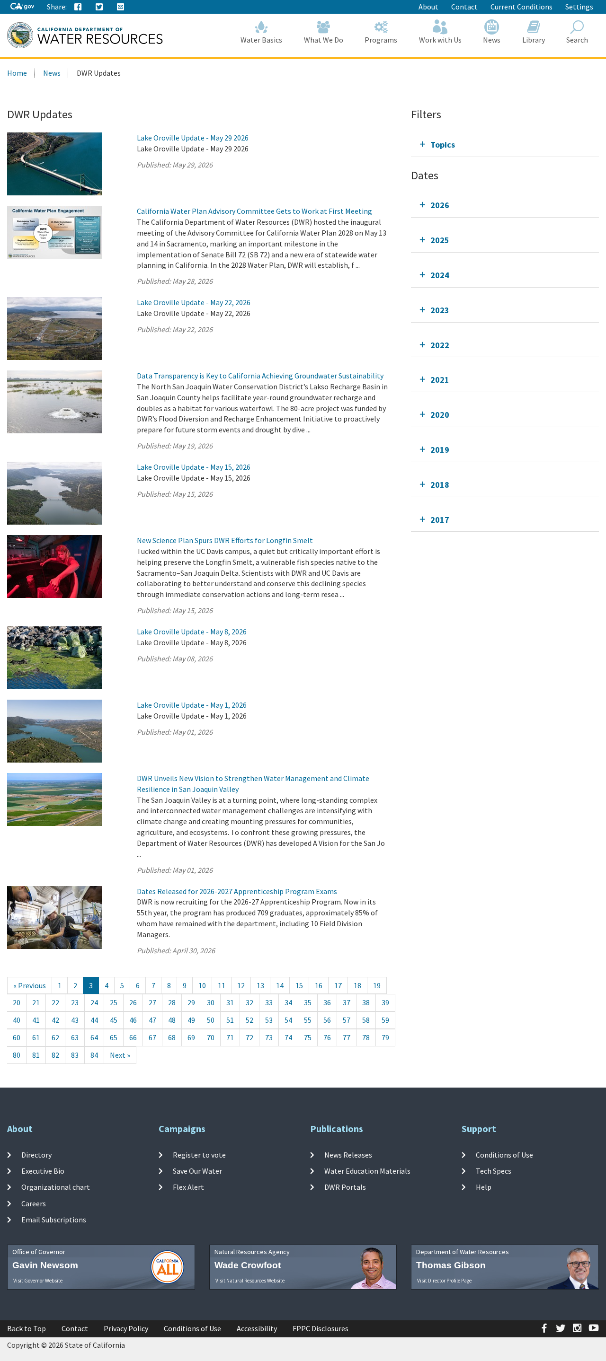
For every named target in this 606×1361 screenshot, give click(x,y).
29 (191, 1002)
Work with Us (440, 39)
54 (288, 1020)
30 (210, 1002)
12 (241, 985)
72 (249, 1037)
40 (16, 1020)
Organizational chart (55, 1187)
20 (16, 1002)
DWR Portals (345, 1187)
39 (385, 1002)
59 (385, 1020)
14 (280, 985)
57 (346, 1020)
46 (133, 1020)
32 (249, 1002)
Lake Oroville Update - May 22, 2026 (193, 302)
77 (346, 1037)
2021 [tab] (439, 379)
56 (327, 1020)
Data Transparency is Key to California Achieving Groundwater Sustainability (260, 375)
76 (327, 1037)
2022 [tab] (439, 345)
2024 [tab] (439, 275)
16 (318, 985)
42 (55, 1020)
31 (230, 1002)
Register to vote (199, 1154)
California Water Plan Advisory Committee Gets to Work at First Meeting (254, 211)
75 (308, 1037)
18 (357, 985)
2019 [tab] (439, 449)
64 (94, 1037)
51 (230, 1020)
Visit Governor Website (37, 1280)
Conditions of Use (504, 1154)
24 (94, 1002)
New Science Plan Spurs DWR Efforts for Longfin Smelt (225, 540)
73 (269, 1037)
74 (288, 1037)
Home (17, 73)
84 (94, 1055)
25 (113, 1002)
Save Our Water (197, 1171)
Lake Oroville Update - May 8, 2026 (192, 631)
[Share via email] (120, 7)
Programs (381, 39)
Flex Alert (188, 1187)
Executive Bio (42, 1171)
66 (133, 1037)
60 (16, 1037)
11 (221, 985)
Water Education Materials (367, 1171)
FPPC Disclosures (320, 1328)
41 (36, 1020)
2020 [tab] (439, 414)
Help (483, 1187)
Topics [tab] (442, 144)
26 (133, 1002)
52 (249, 1020)
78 (366, 1037)
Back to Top (26, 1328)
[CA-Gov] (22, 7)
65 (113, 1037)
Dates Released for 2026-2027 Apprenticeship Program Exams (237, 891)
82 (55, 1055)
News (491, 39)
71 (230, 1037)
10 (202, 985)
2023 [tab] (439, 310)
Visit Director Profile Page (444, 1280)
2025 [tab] (439, 240)
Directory (36, 1154)
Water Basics (261, 39)
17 (338, 985)
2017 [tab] (439, 519)
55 (308, 1020)
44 (94, 1020)
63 (75, 1037)
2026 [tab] (439, 205)
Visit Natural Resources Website (250, 1280)
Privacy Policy (126, 1328)
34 (288, 1002)
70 (210, 1037)
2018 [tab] (439, 484)
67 (152, 1037)
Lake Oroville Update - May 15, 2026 (193, 467)
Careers (33, 1203)
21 (36, 1002)
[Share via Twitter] (99, 7)
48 (172, 1020)
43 (75, 1020)
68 (172, 1037)
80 (16, 1055)
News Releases (348, 1154)
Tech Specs (493, 1171)
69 (191, 1037)
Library (533, 39)
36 (327, 1002)
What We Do (323, 39)
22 (55, 1002)
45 (113, 1020)
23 (75, 1002)
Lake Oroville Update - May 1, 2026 (192, 705)
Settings (579, 6)
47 (152, 1020)
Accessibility (257, 1328)
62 (55, 1037)
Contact (464, 6)
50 (210, 1020)
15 (299, 985)
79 (385, 1037)
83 (75, 1055)
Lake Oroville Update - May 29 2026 (193, 137)
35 (308, 1002)
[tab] (505, 144)
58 (366, 1020)
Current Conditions (521, 6)
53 (269, 1020)
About (428, 6)
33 (269, 1002)
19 (377, 985)
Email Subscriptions (53, 1219)
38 (366, 1002)
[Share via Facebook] (78, 7)
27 (152, 1002)
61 (36, 1037)
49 (191, 1020)
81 (36, 1055)
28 (172, 1002)
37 (346, 1002)
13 (260, 985)
